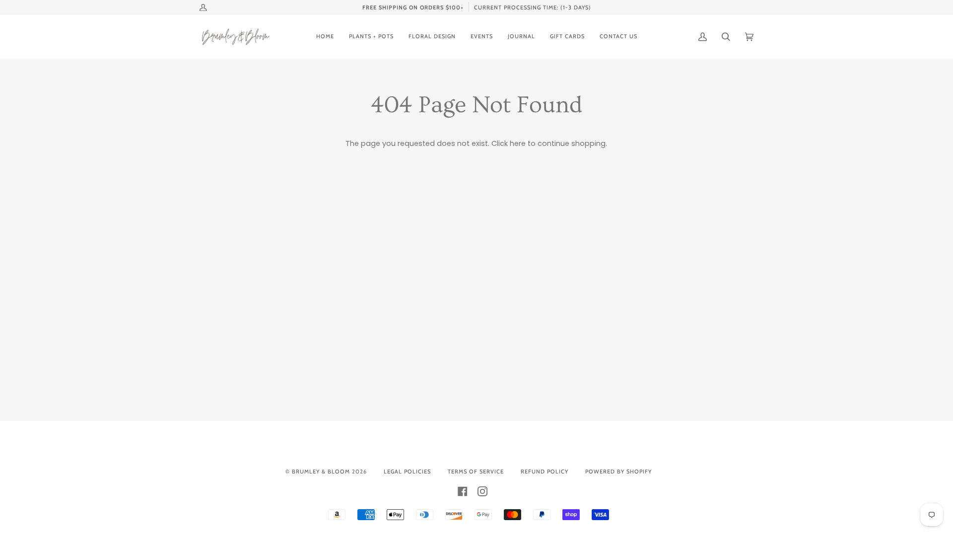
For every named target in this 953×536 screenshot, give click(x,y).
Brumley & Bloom (321, 471)
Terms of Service (476, 471)
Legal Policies (407, 471)
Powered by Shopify (618, 471)
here (518, 143)
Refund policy (544, 471)
